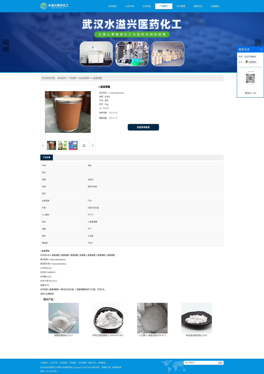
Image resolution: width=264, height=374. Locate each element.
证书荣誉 (181, 6)
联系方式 (198, 6)
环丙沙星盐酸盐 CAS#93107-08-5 (108, 335)
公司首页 (112, 6)
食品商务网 (116, 367)
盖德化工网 (106, 367)
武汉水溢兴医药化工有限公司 (52, 367)
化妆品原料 (84, 78)
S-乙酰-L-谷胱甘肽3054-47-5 (152, 335)
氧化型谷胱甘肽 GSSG (196, 335)
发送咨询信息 (143, 127)
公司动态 (146, 6)
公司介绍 (129, 6)
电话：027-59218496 (48, 371)
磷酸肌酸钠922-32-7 (63, 335)
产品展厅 (164, 6)
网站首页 (61, 78)
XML (89, 367)
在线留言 (215, 6)
